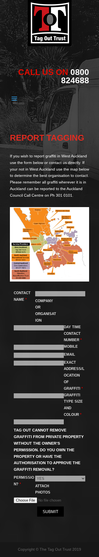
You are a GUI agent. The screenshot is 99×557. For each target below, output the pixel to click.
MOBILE (71, 346)
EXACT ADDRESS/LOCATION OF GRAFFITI (74, 375)
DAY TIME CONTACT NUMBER (72, 333)
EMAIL (69, 354)
